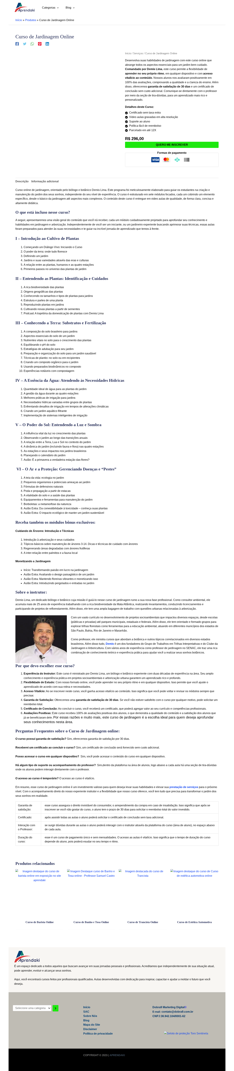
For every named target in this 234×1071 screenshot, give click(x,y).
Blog (86, 1020)
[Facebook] (17, 44)
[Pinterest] (39, 44)
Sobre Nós (90, 1016)
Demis (110, 643)
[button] (57, 7)
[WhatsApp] (32, 44)
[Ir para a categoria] (55, 1008)
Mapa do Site (91, 1024)
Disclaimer (90, 1029)
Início (128, 53)
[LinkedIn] (47, 44)
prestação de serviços (183, 787)
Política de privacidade (98, 1033)
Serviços (138, 53)
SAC (86, 1011)
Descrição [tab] (22, 181)
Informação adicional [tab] (45, 181)
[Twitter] (24, 44)
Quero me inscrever (172, 144)
